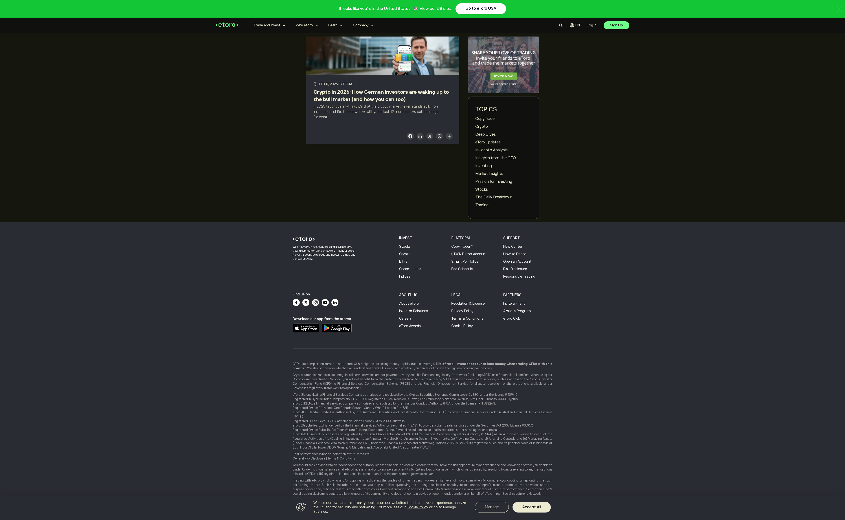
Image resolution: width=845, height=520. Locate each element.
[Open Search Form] (561, 25)
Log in (592, 25)
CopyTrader (485, 118)
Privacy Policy (462, 311)
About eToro (409, 304)
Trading (482, 205)
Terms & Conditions (467, 318)
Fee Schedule (462, 269)
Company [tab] (361, 25)
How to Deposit (516, 254)
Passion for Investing (493, 181)
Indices (404, 276)
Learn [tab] (333, 25)
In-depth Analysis (491, 150)
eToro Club (511, 318)
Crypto (481, 126)
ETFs (403, 262)
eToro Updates (488, 142)
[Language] (575, 25)
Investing (483, 166)
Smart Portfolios (464, 262)
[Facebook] (296, 302)
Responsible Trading (519, 276)
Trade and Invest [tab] (267, 25)
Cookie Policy (462, 326)
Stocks (481, 189)
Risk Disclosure (515, 269)
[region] (422, 508)
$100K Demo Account (469, 254)
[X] (430, 137)
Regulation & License (468, 304)
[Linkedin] (334, 302)
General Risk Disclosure (309, 458)
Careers (405, 318)
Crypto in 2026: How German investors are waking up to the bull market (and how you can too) (381, 95)
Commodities (410, 269)
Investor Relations (413, 311)
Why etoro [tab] (304, 25)
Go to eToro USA (480, 8)
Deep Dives (485, 134)
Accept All (531, 507)
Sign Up (616, 25)
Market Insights (489, 173)
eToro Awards (410, 326)
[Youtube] (325, 302)
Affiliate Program (517, 311)
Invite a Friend (514, 304)
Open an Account (517, 262)
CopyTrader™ (462, 247)
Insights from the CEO (495, 158)
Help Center (512, 247)
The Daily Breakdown (494, 197)
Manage (492, 507)
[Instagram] (315, 302)
